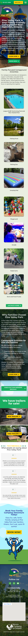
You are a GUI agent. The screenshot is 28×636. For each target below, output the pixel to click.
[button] (25, 2)
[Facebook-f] (10, 583)
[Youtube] (18, 583)
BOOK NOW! (14, 532)
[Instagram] (14, 583)
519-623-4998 (16, 595)
